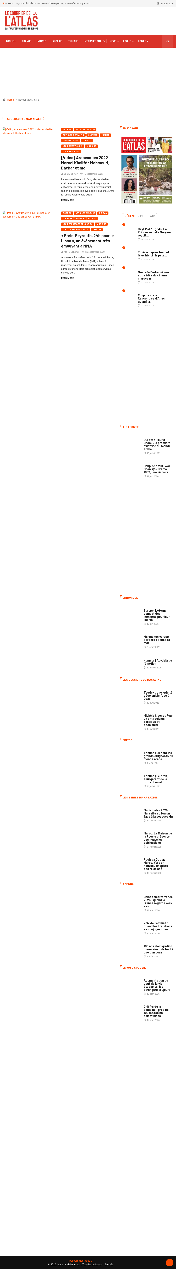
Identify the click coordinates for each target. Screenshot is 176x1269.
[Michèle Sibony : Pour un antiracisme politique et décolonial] (130, 718)
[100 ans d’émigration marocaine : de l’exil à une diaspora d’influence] (130, 949)
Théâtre (96, 230)
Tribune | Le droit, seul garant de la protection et (156, 779)
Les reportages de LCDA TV (77, 224)
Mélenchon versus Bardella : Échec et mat (157, 640)
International (93, 41)
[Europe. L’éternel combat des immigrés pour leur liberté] (130, 613)
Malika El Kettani (72, 252)
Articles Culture (85, 129)
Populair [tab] (147, 216)
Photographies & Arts (75, 230)
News (113, 41)
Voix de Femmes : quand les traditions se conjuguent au (158, 926)
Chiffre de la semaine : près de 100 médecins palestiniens (156, 1011)
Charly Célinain (71, 174)
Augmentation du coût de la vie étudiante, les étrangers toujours (157, 985)
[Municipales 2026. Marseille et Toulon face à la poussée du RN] (130, 813)
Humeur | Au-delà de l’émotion (158, 661)
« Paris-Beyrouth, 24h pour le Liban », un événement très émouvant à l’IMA (87, 240)
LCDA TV (143, 41)
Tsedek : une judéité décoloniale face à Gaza (158, 695)
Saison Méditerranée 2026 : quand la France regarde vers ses (158, 901)
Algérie (57, 41)
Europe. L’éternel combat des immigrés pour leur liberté (157, 615)
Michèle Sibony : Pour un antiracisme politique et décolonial (158, 720)
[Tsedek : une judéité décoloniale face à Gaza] (130, 695)
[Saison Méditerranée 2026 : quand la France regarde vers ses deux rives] (130, 899)
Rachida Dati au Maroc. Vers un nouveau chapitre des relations (156, 864)
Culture (92, 135)
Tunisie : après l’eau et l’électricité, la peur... (153, 253)
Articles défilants (73, 135)
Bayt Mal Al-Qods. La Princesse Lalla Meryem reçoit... (154, 232)
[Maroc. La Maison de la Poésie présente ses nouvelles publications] (130, 836)
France (26, 41)
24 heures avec (152, 856)
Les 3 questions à (72, 146)
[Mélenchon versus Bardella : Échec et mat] (130, 639)
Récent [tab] (130, 216)
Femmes (148, 712)
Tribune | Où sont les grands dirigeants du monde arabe (158, 756)
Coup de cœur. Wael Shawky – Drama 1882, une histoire (157, 469)
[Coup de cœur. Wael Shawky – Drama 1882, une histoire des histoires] (130, 468)
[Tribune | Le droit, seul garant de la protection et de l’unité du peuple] (130, 778)
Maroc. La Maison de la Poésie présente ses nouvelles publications (158, 837)
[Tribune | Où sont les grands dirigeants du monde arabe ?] (130, 755)
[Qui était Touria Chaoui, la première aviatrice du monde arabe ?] (130, 442)
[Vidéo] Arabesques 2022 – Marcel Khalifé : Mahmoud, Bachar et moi (86, 162)
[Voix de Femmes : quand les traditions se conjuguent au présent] (130, 925)
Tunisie (73, 41)
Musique (91, 146)
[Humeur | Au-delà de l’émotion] (130, 662)
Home (10, 99)
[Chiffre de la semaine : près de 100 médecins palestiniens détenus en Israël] (130, 1009)
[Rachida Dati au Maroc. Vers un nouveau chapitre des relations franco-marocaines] (130, 862)
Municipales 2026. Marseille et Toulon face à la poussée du (158, 813)
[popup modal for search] (167, 41)
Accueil (11, 41)
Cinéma (103, 213)
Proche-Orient (71, 152)
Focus (127, 41)
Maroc (41, 41)
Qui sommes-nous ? (80, 1260)
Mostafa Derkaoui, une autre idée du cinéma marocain (153, 275)
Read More (67, 200)
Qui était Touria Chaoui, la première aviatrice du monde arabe (157, 444)
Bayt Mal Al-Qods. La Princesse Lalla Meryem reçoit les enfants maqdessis (53, 3)
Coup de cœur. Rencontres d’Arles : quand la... (152, 298)
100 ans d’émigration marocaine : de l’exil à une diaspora (158, 949)
